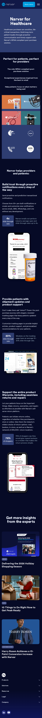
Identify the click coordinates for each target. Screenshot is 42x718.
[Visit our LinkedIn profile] (4, 712)
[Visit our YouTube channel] (9, 712)
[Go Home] (4, 675)
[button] (21, 680)
